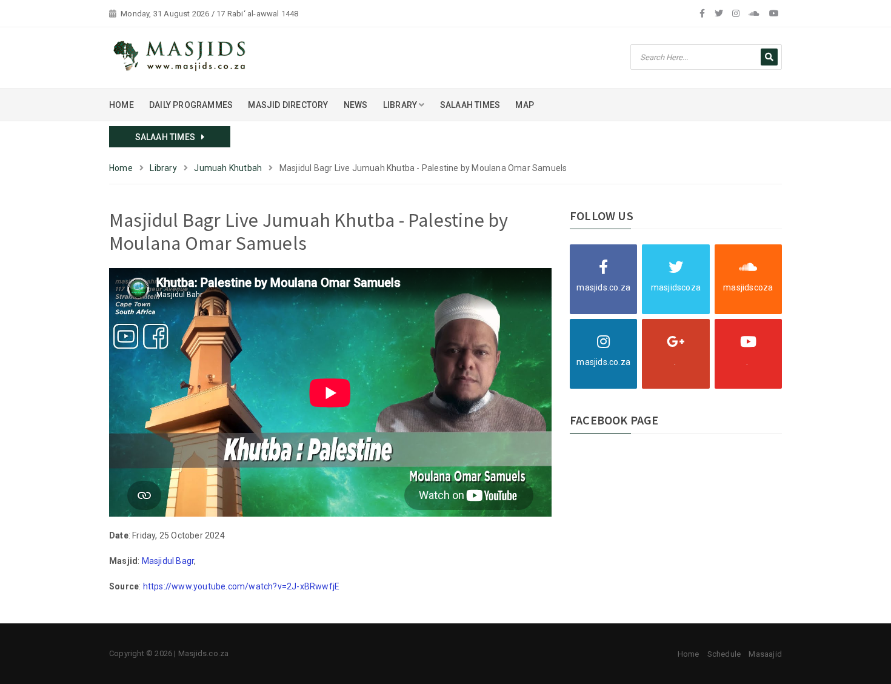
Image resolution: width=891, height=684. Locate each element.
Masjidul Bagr (168, 561)
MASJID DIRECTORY (288, 105)
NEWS (356, 105)
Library (163, 168)
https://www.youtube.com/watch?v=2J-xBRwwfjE (241, 586)
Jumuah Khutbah (228, 168)
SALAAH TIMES (470, 105)
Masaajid (765, 654)
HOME (121, 105)
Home (121, 168)
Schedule (724, 654)
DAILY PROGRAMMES (191, 105)
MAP (524, 105)
